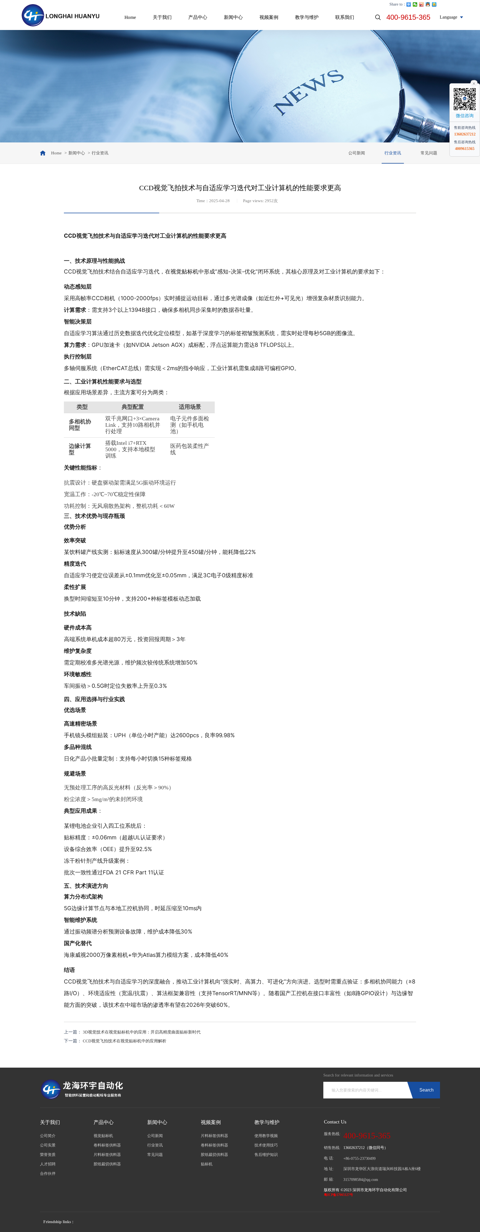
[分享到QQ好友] (428, 4)
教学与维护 (307, 17)
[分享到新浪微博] (421, 4)
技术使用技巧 (266, 1145)
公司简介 (48, 1136)
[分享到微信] (415, 4)
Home (130, 17)
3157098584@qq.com (360, 1180)
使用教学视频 (266, 1136)
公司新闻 (356, 153)
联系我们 (344, 17)
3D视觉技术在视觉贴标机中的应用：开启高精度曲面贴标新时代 (142, 1032)
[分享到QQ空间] (434, 4)
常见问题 (429, 153)
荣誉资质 (48, 1155)
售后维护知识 (266, 1155)
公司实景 (48, 1145)
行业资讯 (392, 153)
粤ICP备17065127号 (338, 1195)
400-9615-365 (408, 17)
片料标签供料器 (107, 1155)
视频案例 (268, 17)
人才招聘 (48, 1164)
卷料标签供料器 (107, 1145)
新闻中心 (233, 17)
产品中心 (197, 17)
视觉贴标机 (184, 271)
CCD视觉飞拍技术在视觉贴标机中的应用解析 (124, 1041)
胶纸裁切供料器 (107, 1164)
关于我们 (162, 17)
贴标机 (206, 1164)
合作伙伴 (48, 1173)
